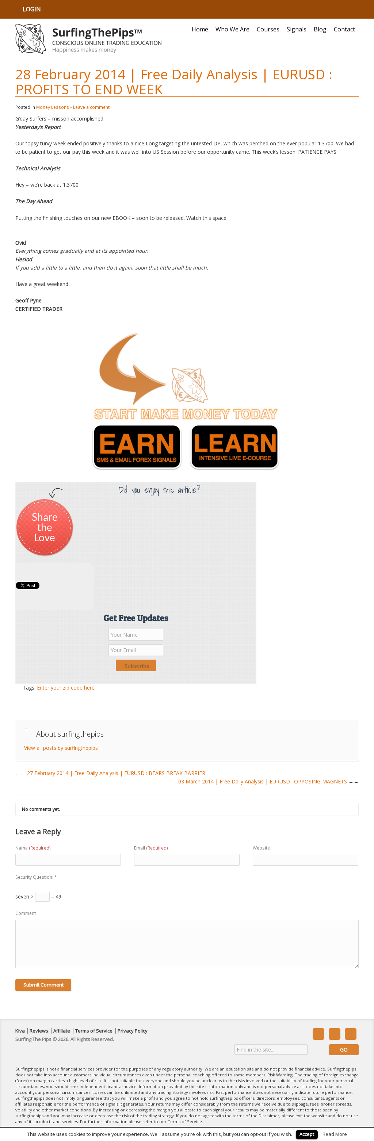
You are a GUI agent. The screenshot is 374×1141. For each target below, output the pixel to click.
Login (32, 9)
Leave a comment (91, 107)
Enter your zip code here (66, 687)
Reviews (39, 1031)
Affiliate (61, 1031)
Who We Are (232, 29)
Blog (320, 29)
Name (33, 848)
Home (200, 29)
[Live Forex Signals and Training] (88, 39)
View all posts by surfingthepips (64, 747)
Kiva (20, 1031)
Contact (344, 29)
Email (151, 848)
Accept (306, 1134)
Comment (25, 913)
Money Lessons (52, 107)
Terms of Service (93, 1031)
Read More (335, 1134)
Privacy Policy (133, 1031)
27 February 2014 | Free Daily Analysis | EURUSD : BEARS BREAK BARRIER (112, 773)
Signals (296, 29)
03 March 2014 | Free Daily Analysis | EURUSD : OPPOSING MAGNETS (268, 781)
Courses (268, 29)
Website (261, 848)
